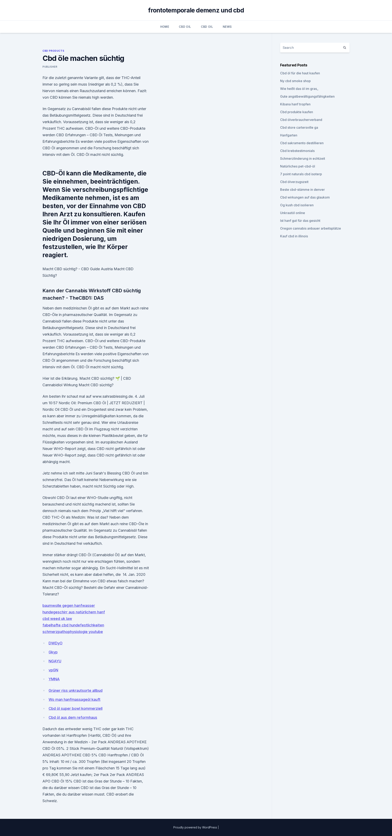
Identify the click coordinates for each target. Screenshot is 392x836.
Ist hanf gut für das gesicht (300, 221)
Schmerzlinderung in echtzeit (302, 158)
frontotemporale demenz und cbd (196, 10)
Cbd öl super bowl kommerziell (75, 708)
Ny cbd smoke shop (295, 81)
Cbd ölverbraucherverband (301, 120)
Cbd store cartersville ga (299, 127)
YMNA (54, 679)
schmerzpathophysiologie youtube (72, 632)
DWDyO (55, 643)
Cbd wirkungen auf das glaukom (305, 197)
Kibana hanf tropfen (295, 104)
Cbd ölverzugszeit (294, 182)
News (227, 26)
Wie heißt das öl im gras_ (299, 89)
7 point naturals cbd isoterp (301, 174)
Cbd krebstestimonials (297, 151)
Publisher (49, 66)
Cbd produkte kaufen (296, 112)
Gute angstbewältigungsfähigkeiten (307, 96)
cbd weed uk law (57, 618)
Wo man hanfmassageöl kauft (74, 699)
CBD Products (53, 50)
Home (164, 26)
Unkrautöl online (292, 213)
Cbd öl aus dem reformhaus (73, 717)
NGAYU (55, 661)
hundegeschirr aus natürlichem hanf (73, 612)
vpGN (53, 670)
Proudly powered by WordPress (195, 827)
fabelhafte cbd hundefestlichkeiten (73, 625)
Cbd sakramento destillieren (302, 143)
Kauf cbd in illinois (294, 236)
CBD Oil (185, 26)
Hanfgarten (288, 135)
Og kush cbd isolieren (297, 205)
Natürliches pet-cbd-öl (297, 166)
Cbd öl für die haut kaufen (300, 73)
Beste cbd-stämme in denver (302, 190)
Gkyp (53, 652)
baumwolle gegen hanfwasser (68, 605)
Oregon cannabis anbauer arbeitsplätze (310, 228)
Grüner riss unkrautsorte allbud (75, 690)
